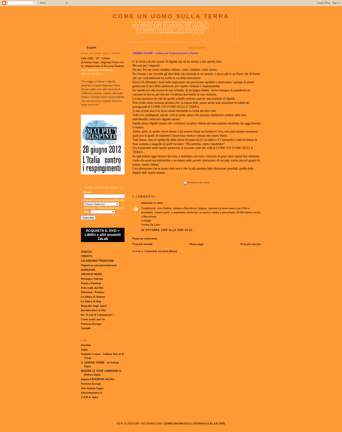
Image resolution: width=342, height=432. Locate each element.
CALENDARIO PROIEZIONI (97, 260)
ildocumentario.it (91, 392)
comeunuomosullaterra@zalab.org (194, 423)
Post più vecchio (250, 244)
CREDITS (86, 256)
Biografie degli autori (94, 305)
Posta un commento (144, 238)
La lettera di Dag (91, 301)
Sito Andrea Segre (92, 388)
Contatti (85, 328)
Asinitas (86, 345)
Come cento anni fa (93, 319)
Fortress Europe (91, 383)
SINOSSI (86, 251)
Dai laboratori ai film (93, 310)
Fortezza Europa (91, 323)
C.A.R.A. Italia (89, 397)
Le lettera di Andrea (93, 296)
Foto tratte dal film (92, 287)
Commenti (197, 48)
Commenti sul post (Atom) (160, 251)
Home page (196, 244)
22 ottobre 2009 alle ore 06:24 (166, 230)
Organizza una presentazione (99, 265)
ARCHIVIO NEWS (91, 274)
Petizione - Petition (92, 292)
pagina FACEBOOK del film (97, 379)
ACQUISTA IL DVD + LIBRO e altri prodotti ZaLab (103, 235)
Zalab (84, 349)
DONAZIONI (88, 269)
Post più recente (142, 244)
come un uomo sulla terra (171, 16)
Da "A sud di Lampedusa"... (98, 314)
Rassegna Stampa (92, 278)
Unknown (147, 202)
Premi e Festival (91, 283)
